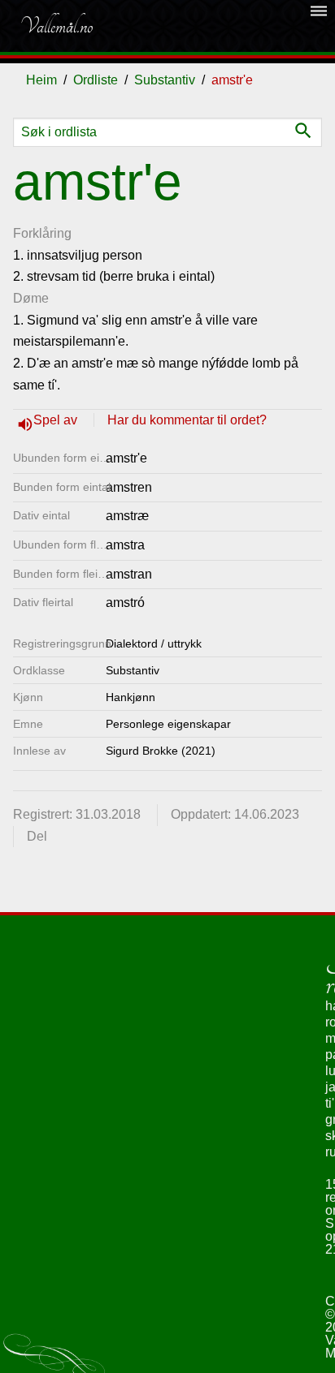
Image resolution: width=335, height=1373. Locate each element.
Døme (31, 298)
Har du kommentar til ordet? (187, 420)
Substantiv (164, 80)
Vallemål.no (56, 26)
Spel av (56, 420)
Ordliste (95, 80)
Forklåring (42, 233)
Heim (41, 80)
